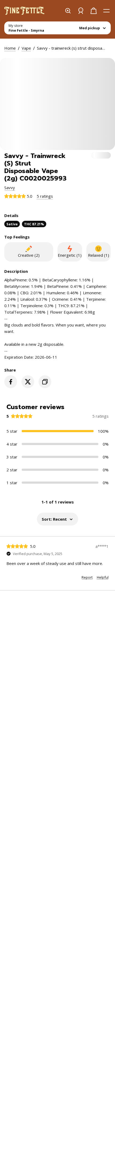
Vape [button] (26, 48)
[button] (9, 187)
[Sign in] (80, 10)
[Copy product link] (45, 381)
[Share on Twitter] (27, 381)
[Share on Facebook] (10, 381)
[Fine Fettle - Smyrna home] (24, 10)
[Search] (68, 10)
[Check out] (93, 10)
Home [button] (10, 48)
